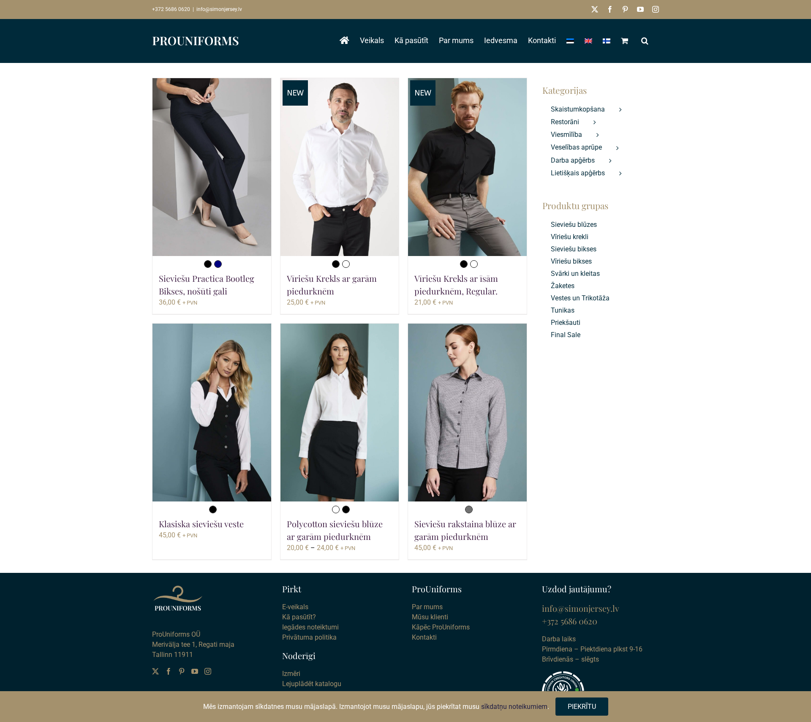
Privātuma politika (309, 637)
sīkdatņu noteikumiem (514, 707)
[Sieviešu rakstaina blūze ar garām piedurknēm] (467, 412)
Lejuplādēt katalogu (311, 684)
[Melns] (208, 264)
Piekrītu (582, 707)
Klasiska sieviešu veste (201, 523)
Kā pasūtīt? (299, 617)
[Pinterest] (181, 671)
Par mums (427, 607)
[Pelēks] (469, 509)
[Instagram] (207, 671)
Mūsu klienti (430, 617)
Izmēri (291, 674)
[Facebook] (168, 671)
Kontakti (424, 637)
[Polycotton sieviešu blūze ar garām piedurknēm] (339, 412)
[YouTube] (194, 671)
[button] (644, 40)
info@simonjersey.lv (219, 9)
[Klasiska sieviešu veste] (211, 412)
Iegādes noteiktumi (310, 627)
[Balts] (346, 264)
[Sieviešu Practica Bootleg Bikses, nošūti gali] (211, 167)
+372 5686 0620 (171, 9)
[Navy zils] (218, 264)
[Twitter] (155, 671)
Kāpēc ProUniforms (441, 627)
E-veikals (295, 607)
